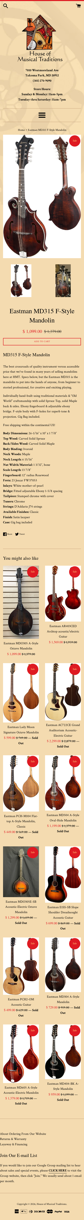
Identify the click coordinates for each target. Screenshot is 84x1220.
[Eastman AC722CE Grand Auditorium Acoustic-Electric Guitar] (63, 692)
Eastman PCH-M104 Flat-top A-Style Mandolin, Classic (21, 821)
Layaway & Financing (13, 1144)
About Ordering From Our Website (23, 1134)
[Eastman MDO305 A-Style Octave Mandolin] (21, 602)
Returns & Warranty (13, 1139)
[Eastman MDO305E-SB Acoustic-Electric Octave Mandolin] (21, 871)
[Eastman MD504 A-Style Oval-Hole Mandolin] (63, 783)
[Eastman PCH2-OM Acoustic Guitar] (21, 966)
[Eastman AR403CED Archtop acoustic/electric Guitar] (63, 594)
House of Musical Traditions (51, 1204)
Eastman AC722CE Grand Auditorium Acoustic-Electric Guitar (63, 730)
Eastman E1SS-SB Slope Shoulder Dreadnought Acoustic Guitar (63, 912)
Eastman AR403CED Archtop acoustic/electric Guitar (63, 631)
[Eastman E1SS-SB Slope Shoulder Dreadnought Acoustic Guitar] (63, 874)
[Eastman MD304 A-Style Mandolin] (63, 964)
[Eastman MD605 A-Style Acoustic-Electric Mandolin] (21, 1053)
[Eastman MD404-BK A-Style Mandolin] (63, 1051)
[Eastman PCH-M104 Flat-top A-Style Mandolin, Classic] (21, 783)
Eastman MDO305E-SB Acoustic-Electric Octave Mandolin (21, 907)
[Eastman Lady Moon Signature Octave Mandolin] (21, 693)
